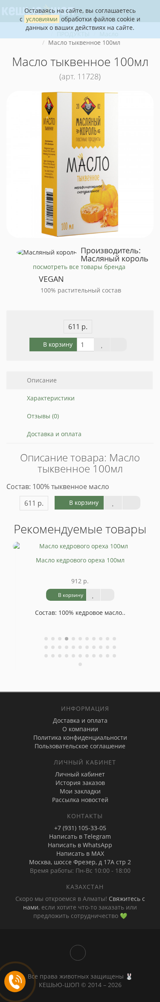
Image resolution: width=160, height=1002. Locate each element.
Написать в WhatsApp (80, 845)
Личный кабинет (80, 774)
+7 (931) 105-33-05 (80, 828)
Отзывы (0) (42, 416)
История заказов (80, 783)
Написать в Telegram (80, 836)
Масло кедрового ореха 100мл (80, 560)
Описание (41, 380)
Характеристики (50, 398)
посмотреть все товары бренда (79, 267)
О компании (80, 729)
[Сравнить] (119, 344)
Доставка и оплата (53, 434)
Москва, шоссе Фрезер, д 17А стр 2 (80, 862)
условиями (42, 19)
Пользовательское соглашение (80, 746)
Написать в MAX (80, 853)
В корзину (57, 344)
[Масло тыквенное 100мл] (80, 164)
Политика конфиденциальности (80, 737)
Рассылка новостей (80, 800)
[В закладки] (102, 344)
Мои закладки (80, 791)
